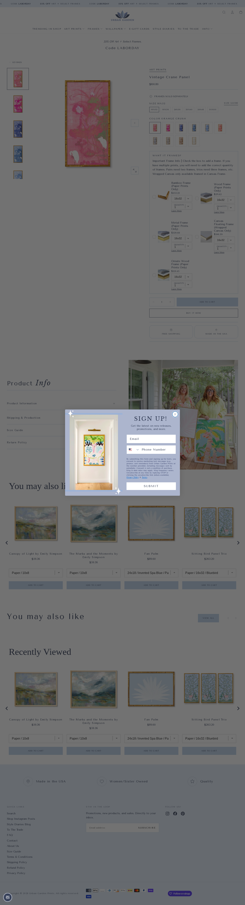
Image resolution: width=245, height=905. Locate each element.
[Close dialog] (175, 414)
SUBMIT (151, 486)
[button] (7, 897)
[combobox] (133, 449)
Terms (144, 477)
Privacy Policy (133, 477)
